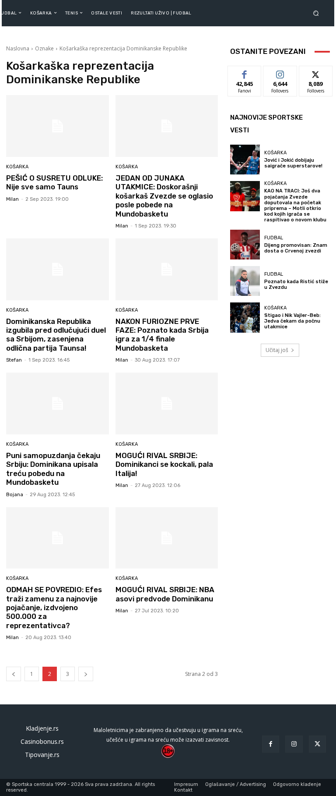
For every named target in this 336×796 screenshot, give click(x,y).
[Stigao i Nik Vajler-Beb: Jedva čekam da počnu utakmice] (245, 317)
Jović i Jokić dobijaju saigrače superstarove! (293, 163)
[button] (317, 12)
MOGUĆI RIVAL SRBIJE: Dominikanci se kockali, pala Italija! (164, 464)
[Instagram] (293, 744)
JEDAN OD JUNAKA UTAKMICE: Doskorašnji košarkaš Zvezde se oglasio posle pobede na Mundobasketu (164, 196)
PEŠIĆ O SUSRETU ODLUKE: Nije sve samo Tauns (54, 182)
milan (12, 199)
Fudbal (273, 237)
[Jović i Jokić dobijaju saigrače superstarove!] (245, 159)
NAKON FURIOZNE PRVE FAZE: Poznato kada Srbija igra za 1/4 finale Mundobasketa (162, 334)
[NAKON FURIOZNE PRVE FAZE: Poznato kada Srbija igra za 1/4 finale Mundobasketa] (167, 269)
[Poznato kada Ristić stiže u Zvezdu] (245, 281)
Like (245, 72)
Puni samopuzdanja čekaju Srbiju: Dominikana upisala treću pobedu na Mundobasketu (53, 469)
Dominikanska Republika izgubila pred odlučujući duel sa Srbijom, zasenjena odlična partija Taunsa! (56, 334)
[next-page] (85, 674)
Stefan (14, 360)
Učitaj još (277, 350)
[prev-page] (13, 674)
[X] (317, 744)
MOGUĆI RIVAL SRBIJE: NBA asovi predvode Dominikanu (165, 594)
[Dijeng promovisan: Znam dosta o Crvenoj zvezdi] (245, 244)
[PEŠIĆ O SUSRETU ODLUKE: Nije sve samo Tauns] (57, 126)
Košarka (17, 166)
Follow (280, 72)
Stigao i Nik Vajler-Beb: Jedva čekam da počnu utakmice (292, 321)
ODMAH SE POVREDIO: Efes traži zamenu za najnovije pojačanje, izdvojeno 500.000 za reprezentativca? (54, 607)
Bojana (14, 495)
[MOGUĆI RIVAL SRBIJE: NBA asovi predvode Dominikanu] (167, 538)
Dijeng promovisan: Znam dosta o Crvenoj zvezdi (295, 248)
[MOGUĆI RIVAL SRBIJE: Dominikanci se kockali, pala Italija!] (167, 403)
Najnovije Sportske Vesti (266, 124)
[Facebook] (270, 744)
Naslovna (17, 48)
